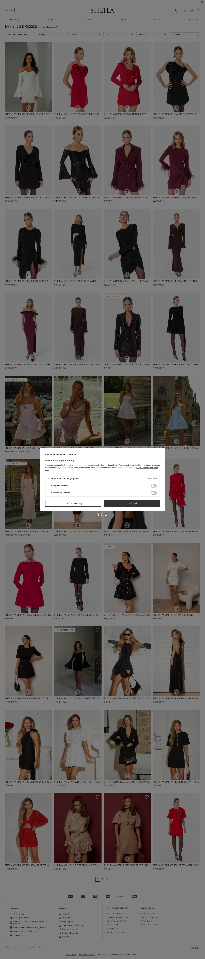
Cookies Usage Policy (109, 465)
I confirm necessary (73, 503)
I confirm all (131, 503)
